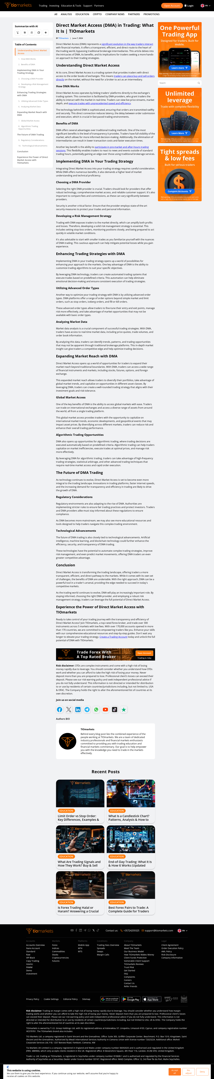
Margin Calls (103, 954)
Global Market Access (28, 120)
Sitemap (86, 999)
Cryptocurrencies (60, 957)
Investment (31, 973)
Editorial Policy (70, 999)
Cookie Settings (51, 999)
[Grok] (39, 32)
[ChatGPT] (18, 32)
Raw (28, 954)
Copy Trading (32, 961)
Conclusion (22, 151)
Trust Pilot (129, 967)
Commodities (58, 951)
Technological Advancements (32, 145)
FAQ (126, 973)
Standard (30, 951)
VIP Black (30, 957)
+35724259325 (131, 930)
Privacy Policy (32, 999)
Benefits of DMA (26, 64)
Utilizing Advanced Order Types (33, 101)
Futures (56, 961)
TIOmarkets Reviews (134, 964)
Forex (54, 945)
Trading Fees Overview (108, 945)
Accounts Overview (35, 945)
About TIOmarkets (133, 945)
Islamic (29, 964)
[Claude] (25, 32)
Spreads (101, 948)
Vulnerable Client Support (136, 961)
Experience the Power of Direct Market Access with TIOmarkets (32, 160)
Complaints (129, 977)
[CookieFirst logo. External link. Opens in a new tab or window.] (8, 1067)
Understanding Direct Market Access (32, 52)
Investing (54, 5)
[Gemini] (46, 32)
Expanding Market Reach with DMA (32, 113)
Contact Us (129, 983)
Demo (29, 970)
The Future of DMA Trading (30, 134)
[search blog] (199, 83)
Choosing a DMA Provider (30, 78)
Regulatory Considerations (31, 140)
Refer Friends (130, 986)
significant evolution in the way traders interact (127, 44)
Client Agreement (169, 945)
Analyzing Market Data (29, 106)
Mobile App (83, 945)
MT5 (80, 951)
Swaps (100, 951)
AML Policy (166, 951)
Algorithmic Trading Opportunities (28, 127)
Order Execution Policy (172, 948)
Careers (128, 980)
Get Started (129, 970)
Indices (55, 948)
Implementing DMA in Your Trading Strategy (30, 71)
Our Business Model (134, 951)
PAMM (29, 967)
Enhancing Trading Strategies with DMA (31, 94)
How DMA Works (27, 59)
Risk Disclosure (168, 954)
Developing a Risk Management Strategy (33, 85)
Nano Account (33, 948)
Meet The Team (131, 948)
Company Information (172, 957)
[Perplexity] (32, 32)
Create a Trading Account (113, 636)
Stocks (55, 954)
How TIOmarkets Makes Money (139, 954)
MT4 (80, 948)
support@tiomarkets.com (159, 930)
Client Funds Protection (135, 957)
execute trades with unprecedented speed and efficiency (100, 103)
